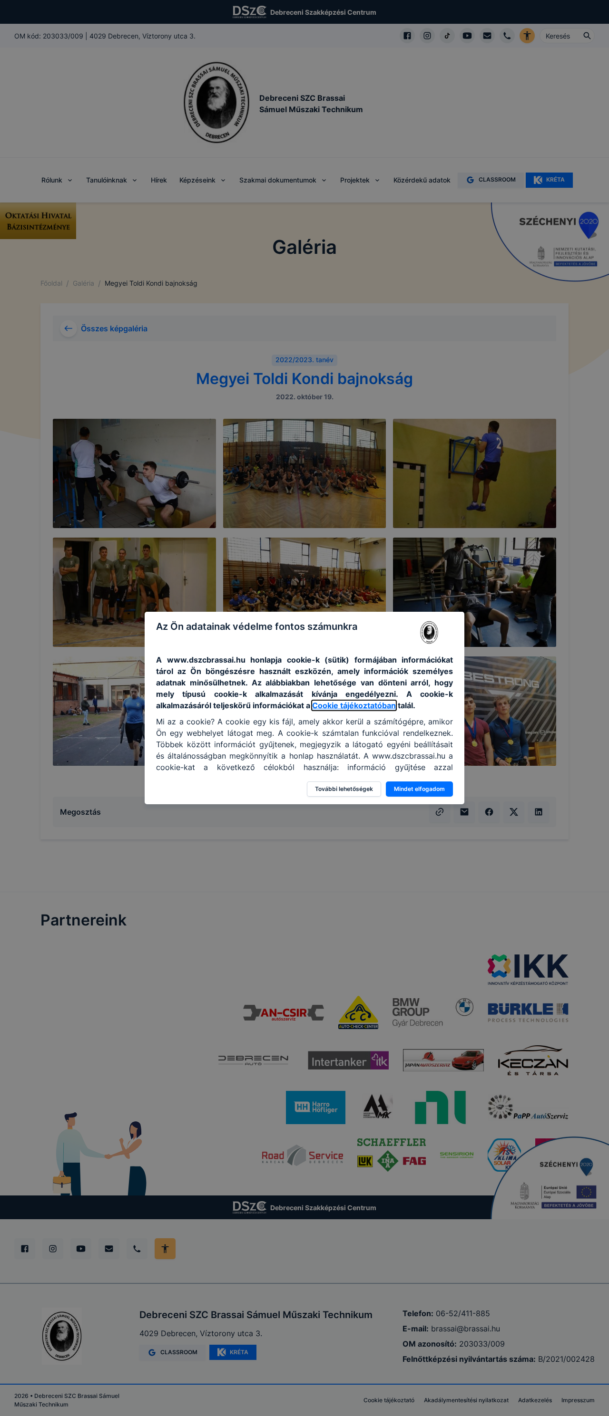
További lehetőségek (344, 788)
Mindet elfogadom (419, 788)
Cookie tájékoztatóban (354, 705)
